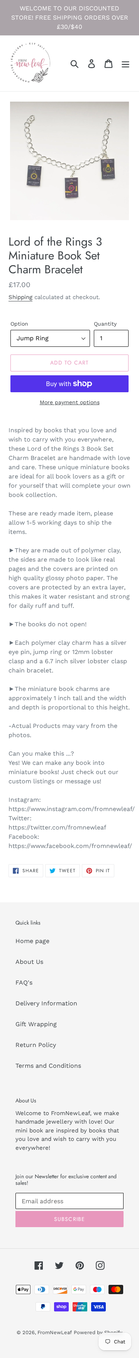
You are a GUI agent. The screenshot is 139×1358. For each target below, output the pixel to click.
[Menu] (125, 63)
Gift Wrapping (36, 1024)
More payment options (70, 402)
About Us (29, 961)
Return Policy (35, 1045)
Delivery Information (46, 1003)
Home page (32, 941)
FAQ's (23, 982)
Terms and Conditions (48, 1065)
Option (19, 324)
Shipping (20, 297)
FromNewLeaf (54, 1332)
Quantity (105, 324)
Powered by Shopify (98, 1332)
